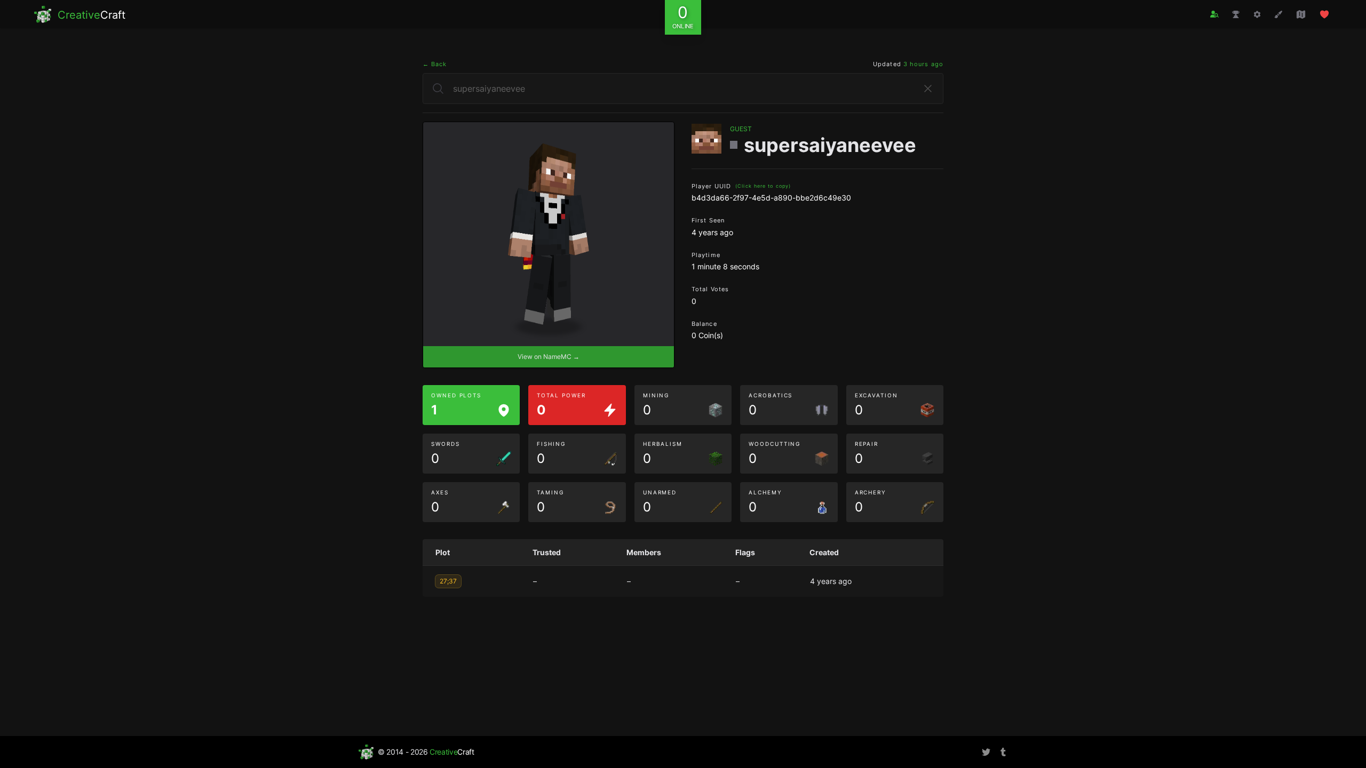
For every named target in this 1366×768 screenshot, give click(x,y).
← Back (435, 64)
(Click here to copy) (763, 186)
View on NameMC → (548, 357)
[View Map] (1300, 14)
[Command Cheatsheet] (1257, 14)
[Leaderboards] (1235, 14)
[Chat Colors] (1278, 14)
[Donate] (1324, 14)
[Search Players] (1214, 14)
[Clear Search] (928, 88)
